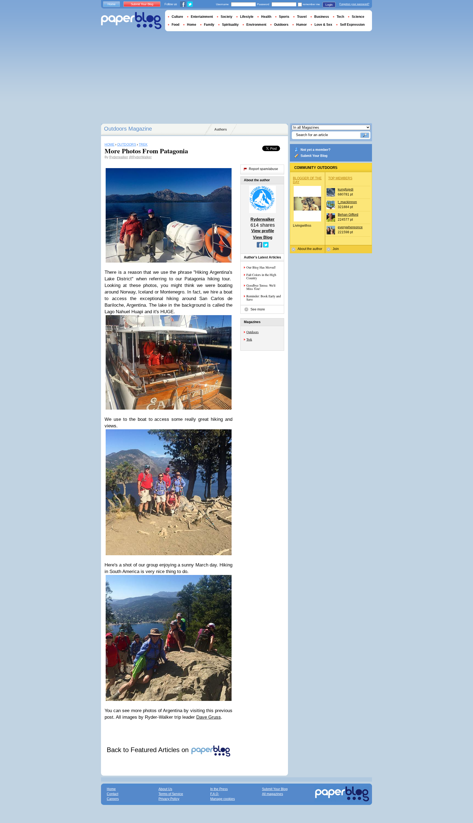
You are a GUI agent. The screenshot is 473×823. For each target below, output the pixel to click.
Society (226, 17)
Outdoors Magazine (128, 129)
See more (257, 309)
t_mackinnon (347, 202)
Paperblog (131, 20)
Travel (302, 17)
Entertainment (202, 17)
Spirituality (230, 25)
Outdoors (252, 332)
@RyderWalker (140, 157)
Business (321, 17)
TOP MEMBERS (340, 178)
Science (358, 17)
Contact (112, 794)
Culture (177, 17)
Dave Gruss (208, 717)
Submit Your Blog (314, 156)
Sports (284, 17)
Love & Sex (323, 25)
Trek (249, 339)
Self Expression (352, 25)
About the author (310, 249)
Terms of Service (170, 794)
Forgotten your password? (354, 4)
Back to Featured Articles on (149, 749)
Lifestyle (246, 17)
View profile (262, 230)
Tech (340, 17)
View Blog (262, 237)
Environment (256, 25)
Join (336, 249)
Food (175, 25)
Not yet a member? (315, 150)
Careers (113, 799)
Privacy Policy (168, 799)
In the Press (219, 789)
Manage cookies (222, 799)
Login (329, 4)
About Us (165, 789)
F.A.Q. (214, 794)
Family (209, 25)
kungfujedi (345, 189)
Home (112, 4)
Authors (220, 129)
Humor (301, 25)
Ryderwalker (118, 157)
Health (266, 17)
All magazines (272, 794)
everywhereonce (350, 227)
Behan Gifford (348, 215)
